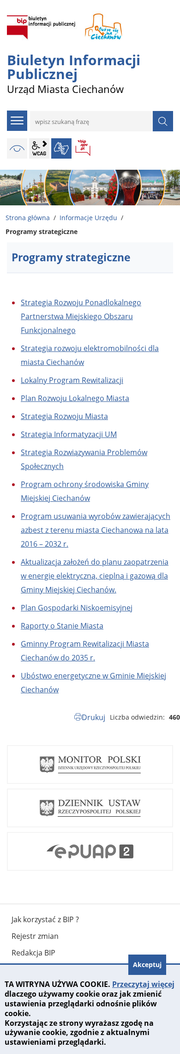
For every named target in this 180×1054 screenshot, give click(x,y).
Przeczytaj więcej (143, 984)
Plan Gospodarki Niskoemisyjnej (76, 608)
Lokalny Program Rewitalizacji (72, 380)
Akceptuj (147, 964)
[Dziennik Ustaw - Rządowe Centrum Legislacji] (90, 808)
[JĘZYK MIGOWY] (61, 148)
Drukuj (93, 717)
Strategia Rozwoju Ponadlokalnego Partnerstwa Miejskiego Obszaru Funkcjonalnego (81, 316)
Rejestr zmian (35, 936)
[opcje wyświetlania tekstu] (39, 148)
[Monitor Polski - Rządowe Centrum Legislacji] (90, 764)
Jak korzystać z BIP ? (45, 919)
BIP (83, 148)
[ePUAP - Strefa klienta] (90, 851)
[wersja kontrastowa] (17, 148)
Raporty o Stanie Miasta (62, 626)
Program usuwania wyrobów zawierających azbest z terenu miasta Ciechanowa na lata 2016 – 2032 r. (95, 530)
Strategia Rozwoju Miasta (64, 416)
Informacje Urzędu (88, 217)
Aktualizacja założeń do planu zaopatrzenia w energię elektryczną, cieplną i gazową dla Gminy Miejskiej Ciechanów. (94, 576)
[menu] (17, 121)
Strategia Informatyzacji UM (69, 434)
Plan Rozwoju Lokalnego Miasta (75, 398)
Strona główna (28, 217)
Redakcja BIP (33, 953)
